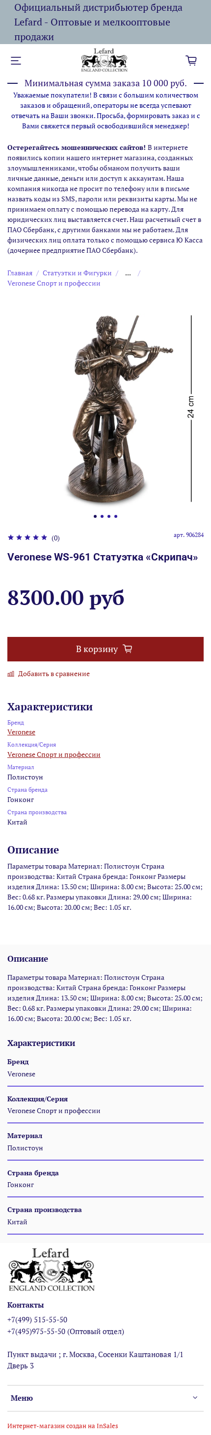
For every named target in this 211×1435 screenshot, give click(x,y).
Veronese (21, 731)
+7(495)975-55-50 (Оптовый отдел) (65, 1331)
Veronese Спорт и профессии (54, 283)
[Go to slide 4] (115, 516)
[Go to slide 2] (102, 516)
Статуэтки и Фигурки (77, 272)
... (128, 273)
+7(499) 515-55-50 (37, 1319)
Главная (19, 272)
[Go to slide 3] (108, 516)
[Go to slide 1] (95, 516)
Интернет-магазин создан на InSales (62, 1426)
